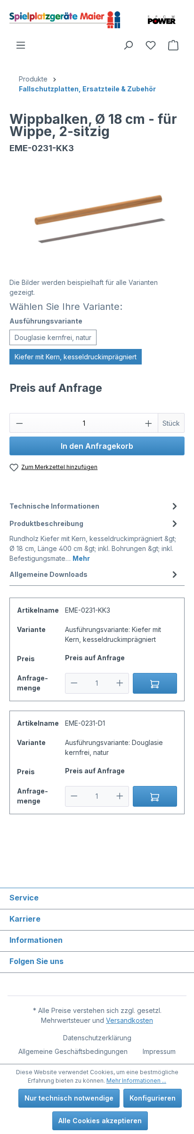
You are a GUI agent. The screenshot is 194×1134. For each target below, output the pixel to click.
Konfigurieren (152, 1098)
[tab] (94, 506)
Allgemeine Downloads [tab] (48, 574)
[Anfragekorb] (173, 45)
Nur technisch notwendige (68, 1098)
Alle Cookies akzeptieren (100, 1121)
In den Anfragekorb (97, 446)
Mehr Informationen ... (136, 1080)
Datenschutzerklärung (97, 1038)
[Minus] (74, 683)
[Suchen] (128, 45)
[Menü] (20, 45)
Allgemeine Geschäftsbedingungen (73, 1051)
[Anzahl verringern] (19, 423)
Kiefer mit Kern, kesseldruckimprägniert (76, 357)
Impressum (159, 1051)
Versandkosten (129, 1020)
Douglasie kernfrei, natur (53, 337)
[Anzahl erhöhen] (149, 423)
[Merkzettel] (150, 45)
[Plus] (120, 683)
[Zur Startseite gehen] (64, 19)
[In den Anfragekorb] (155, 683)
